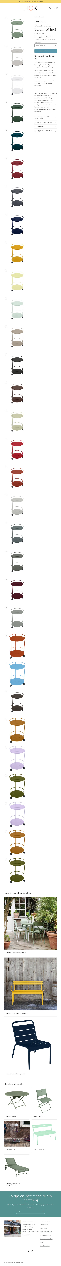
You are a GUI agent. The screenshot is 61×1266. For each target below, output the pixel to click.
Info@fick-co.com (34, 1231)
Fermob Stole (37, 1116)
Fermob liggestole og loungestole (13, 1184)
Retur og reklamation (46, 1239)
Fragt (41, 1242)
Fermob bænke (38, 1150)
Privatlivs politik (45, 1246)
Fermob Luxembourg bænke (16, 1013)
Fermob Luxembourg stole (15, 1074)
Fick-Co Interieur (11, 1262)
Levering (45, 36)
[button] (3, 8)
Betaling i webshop (45, 1235)
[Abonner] (43, 1212)
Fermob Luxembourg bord (15, 953)
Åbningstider (44, 1224)
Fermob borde (11, 1116)
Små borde (9, 1150)
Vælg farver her (38, 42)
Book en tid (43, 1228)
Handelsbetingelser (46, 1231)
